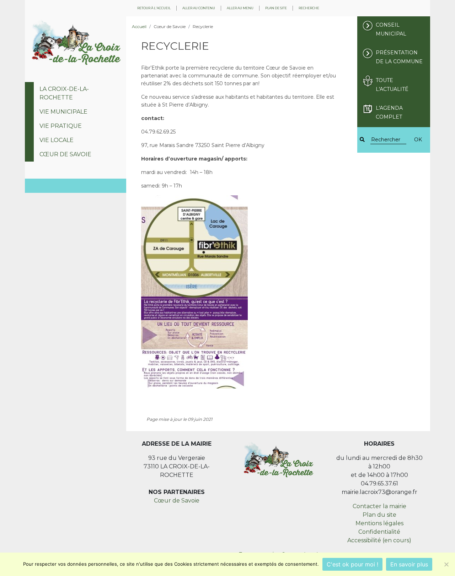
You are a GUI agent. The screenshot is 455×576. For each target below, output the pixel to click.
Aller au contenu (198, 8)
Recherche (309, 8)
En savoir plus (409, 564)
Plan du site (379, 514)
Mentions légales (379, 523)
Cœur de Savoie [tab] (65, 154)
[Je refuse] (446, 564)
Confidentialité (379, 531)
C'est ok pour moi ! (352, 564)
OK (418, 139)
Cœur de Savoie (176, 500)
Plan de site (276, 8)
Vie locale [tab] (56, 140)
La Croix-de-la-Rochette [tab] (64, 93)
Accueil (139, 26)
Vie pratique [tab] (60, 126)
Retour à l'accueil (154, 8)
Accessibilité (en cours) (379, 540)
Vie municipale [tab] (63, 111)
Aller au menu (240, 8)
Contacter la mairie (379, 506)
